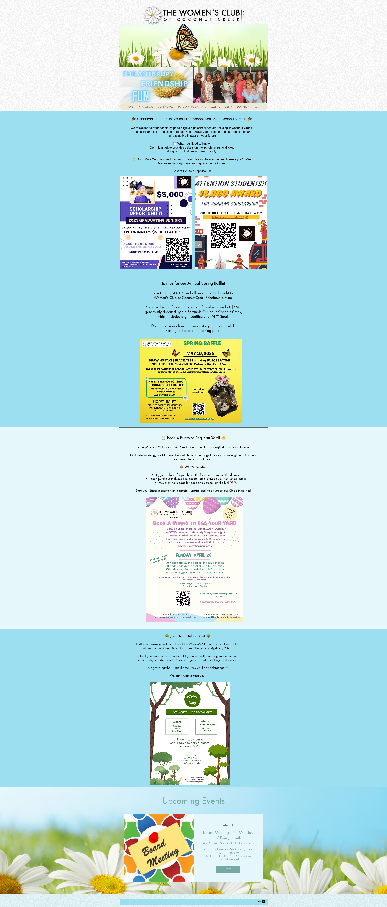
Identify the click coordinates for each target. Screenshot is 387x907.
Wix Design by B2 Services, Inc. (198, 901)
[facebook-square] (263, 901)
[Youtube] (259, 901)
